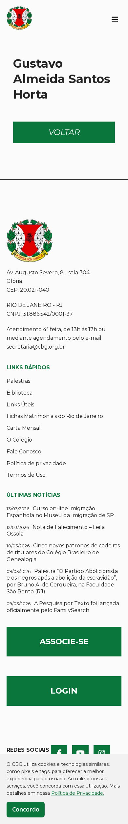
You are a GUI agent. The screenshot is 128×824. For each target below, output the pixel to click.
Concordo (25, 809)
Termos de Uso (26, 475)
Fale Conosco (24, 451)
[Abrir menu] (114, 19)
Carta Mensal (24, 428)
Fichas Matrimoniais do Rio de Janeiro (55, 416)
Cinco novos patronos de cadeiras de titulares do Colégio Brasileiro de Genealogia (63, 552)
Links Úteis (20, 404)
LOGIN (64, 691)
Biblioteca (19, 393)
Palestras (18, 381)
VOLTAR (64, 132)
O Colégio (19, 440)
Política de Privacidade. (77, 793)
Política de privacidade (36, 463)
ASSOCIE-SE (64, 641)
